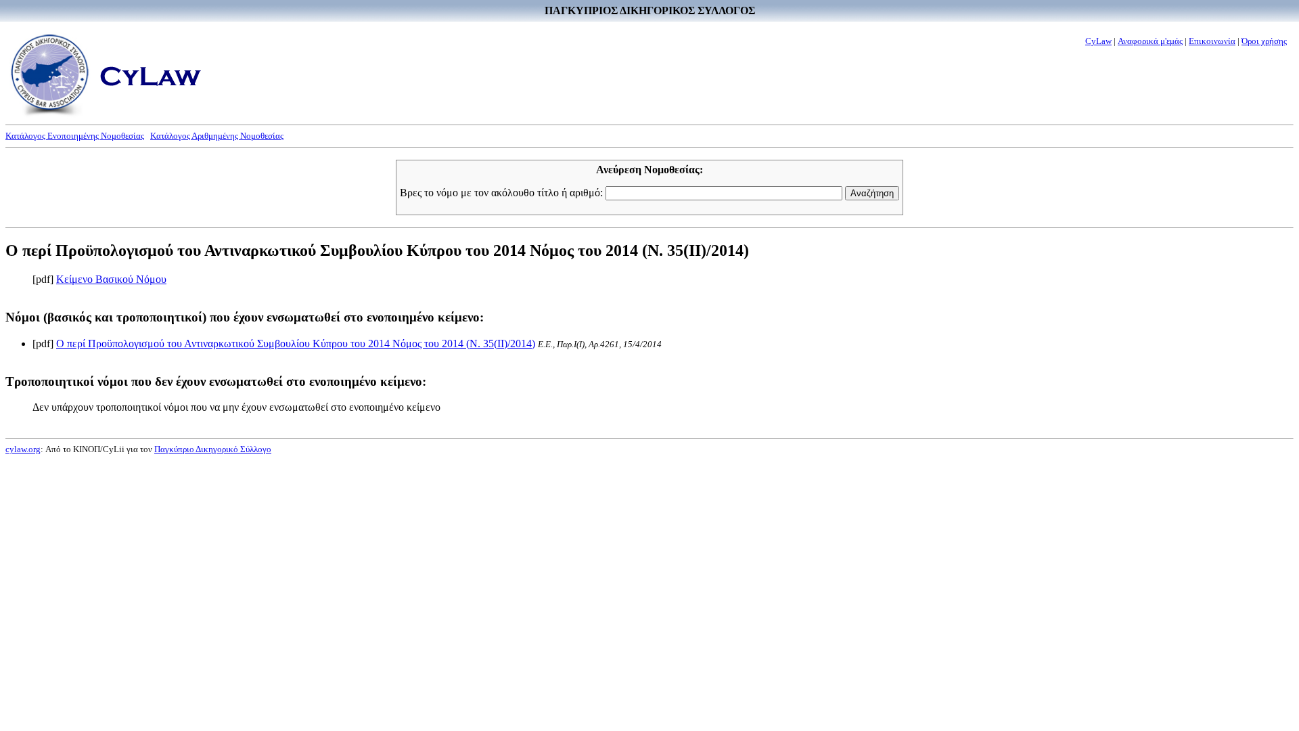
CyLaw (1098, 41)
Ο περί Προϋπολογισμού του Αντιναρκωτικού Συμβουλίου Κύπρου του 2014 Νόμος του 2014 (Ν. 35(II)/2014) (295, 343)
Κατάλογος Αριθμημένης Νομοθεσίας (216, 136)
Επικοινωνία (1212, 41)
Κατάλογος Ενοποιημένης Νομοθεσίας (74, 136)
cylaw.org (23, 449)
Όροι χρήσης (1264, 41)
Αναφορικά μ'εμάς (1150, 41)
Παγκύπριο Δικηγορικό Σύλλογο (212, 449)
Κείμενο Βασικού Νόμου (111, 279)
